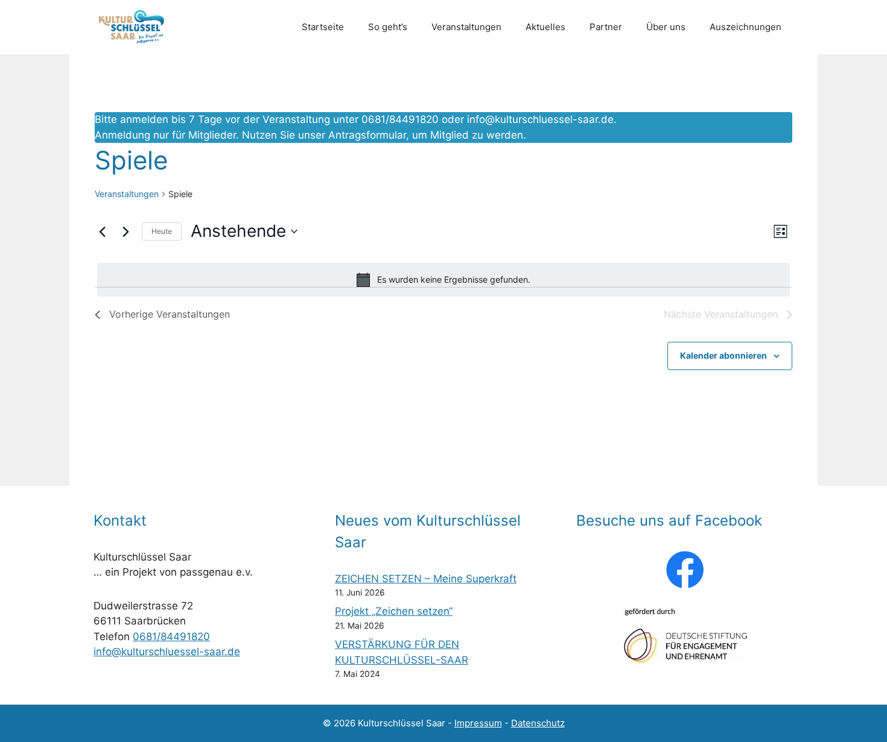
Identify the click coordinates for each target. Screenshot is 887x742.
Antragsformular (367, 135)
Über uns (665, 27)
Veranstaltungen (466, 27)
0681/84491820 (171, 636)
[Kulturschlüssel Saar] (133, 27)
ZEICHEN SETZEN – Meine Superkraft (426, 579)
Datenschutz (538, 723)
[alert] (443, 280)
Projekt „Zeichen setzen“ (394, 611)
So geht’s (387, 27)
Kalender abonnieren (723, 355)
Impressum (478, 723)
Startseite (323, 27)
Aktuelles (545, 27)
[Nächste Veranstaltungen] (125, 231)
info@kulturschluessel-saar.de (540, 119)
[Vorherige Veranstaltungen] (102, 231)
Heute (161, 231)
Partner (606, 27)
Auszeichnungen (745, 27)
